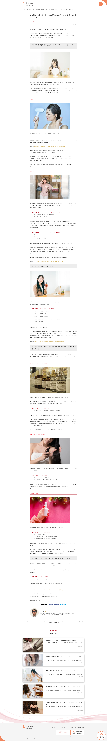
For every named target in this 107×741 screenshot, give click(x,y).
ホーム (24, 9)
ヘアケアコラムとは (30, 9)
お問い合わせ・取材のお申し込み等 (77, 727)
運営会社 (53, 727)
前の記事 (25, 622)
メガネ (46, 611)
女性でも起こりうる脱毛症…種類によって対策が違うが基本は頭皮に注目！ (51, 261)
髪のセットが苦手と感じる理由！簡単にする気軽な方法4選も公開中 (49, 341)
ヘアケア (32, 21)
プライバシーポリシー (63, 727)
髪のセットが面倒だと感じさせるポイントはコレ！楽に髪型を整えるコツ (50, 590)
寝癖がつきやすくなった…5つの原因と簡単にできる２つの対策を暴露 (49, 146)
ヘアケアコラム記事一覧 (40, 9)
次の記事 (81, 622)
